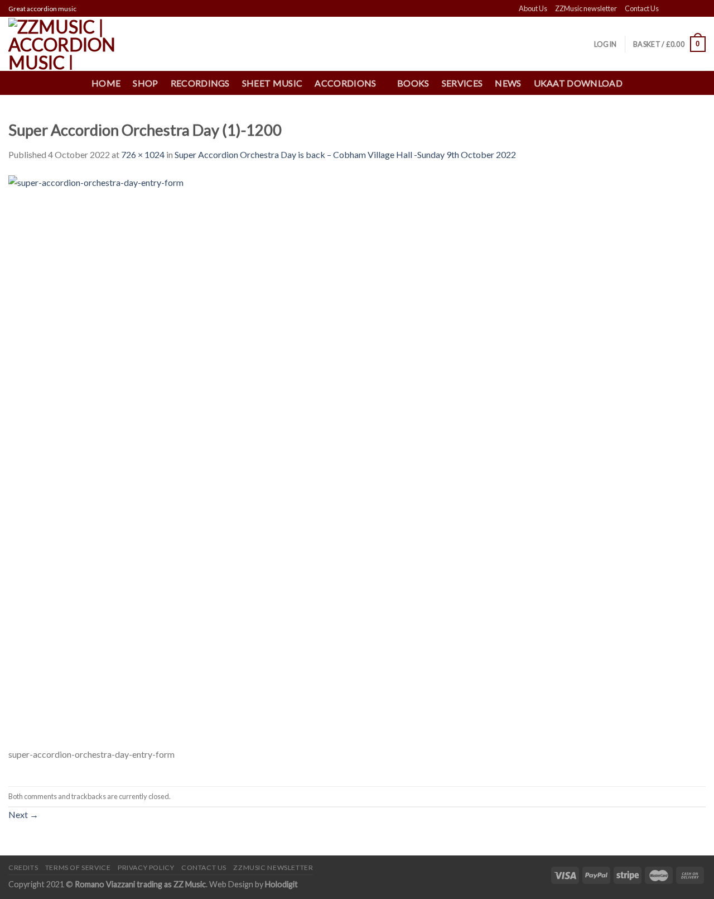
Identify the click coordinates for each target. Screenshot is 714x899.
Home (105, 83)
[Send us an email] (700, 9)
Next (23, 814)
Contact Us (642, 8)
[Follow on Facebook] (668, 9)
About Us (533, 8)
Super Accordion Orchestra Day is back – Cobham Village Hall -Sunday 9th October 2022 (345, 154)
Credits (23, 867)
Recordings (200, 83)
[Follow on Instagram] (679, 9)
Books (413, 83)
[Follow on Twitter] (689, 9)
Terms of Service (78, 867)
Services (462, 83)
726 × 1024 (143, 154)
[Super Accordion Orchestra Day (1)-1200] (210, 460)
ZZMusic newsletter (586, 8)
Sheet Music (272, 83)
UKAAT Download (578, 83)
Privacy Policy (146, 867)
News (508, 83)
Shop (145, 83)
